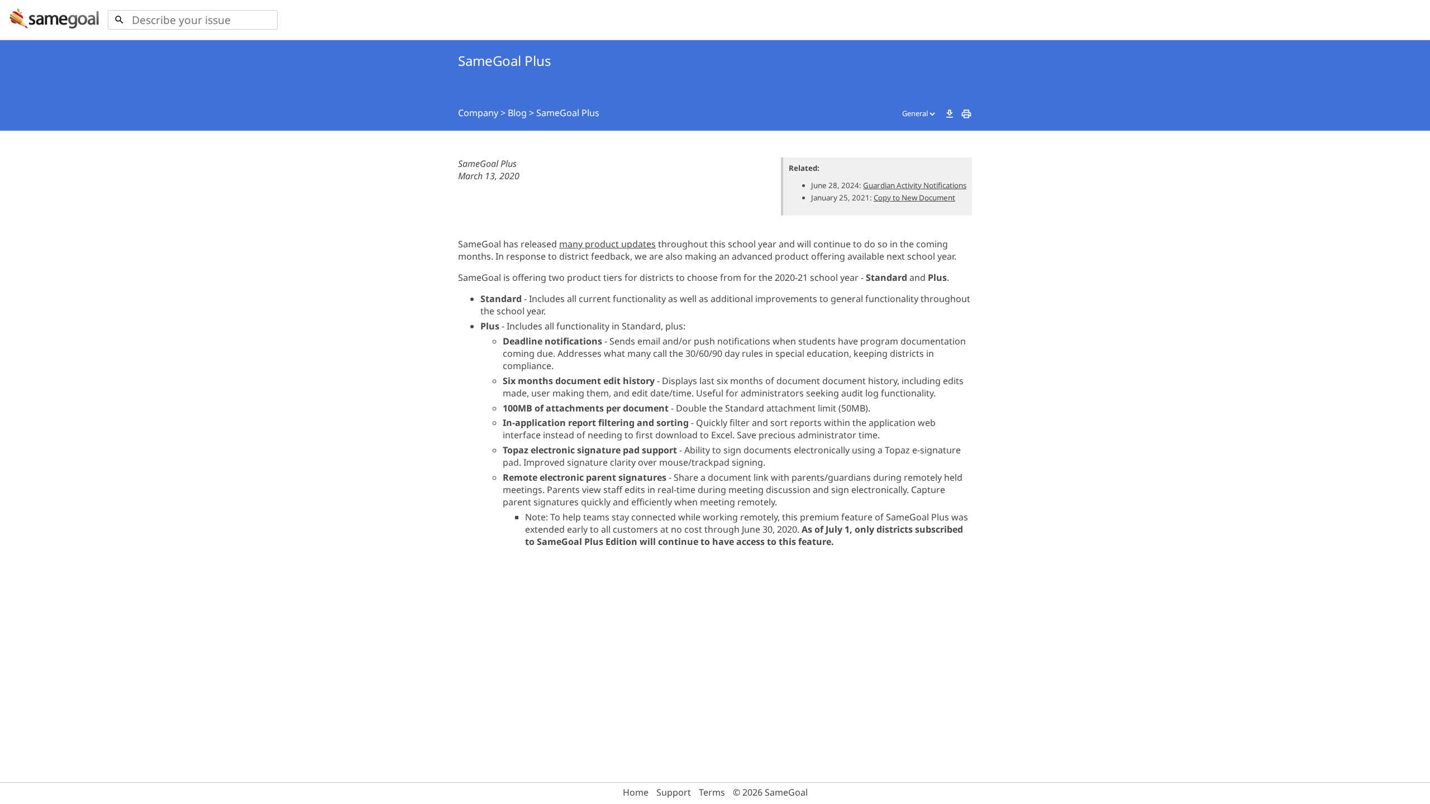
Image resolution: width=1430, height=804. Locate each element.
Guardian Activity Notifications (914, 185)
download (949, 113)
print (966, 113)
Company (478, 113)
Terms (712, 792)
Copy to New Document (914, 198)
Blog (517, 113)
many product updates (607, 244)
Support (673, 792)
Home (636, 792)
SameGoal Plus (567, 113)
